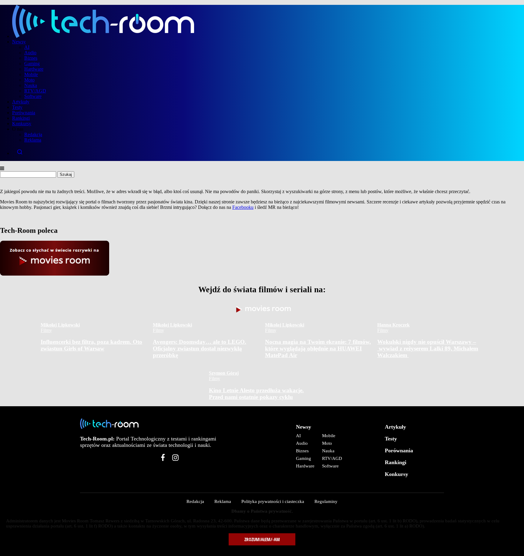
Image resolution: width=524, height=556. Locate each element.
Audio (30, 52)
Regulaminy (326, 501)
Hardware (33, 69)
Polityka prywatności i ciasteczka (272, 501)
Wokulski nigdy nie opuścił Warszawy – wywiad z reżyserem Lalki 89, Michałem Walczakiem (427, 348)
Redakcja (33, 134)
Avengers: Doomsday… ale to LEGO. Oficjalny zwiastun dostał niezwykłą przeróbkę (199, 348)
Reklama (32, 139)
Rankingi (21, 118)
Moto (29, 79)
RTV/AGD (35, 90)
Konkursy (21, 123)
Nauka (30, 85)
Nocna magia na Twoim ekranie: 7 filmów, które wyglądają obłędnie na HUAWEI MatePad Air (318, 348)
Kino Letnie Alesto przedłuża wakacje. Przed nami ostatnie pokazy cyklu (256, 393)
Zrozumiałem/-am (262, 539)
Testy (17, 107)
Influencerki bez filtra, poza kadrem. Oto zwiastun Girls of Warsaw (91, 345)
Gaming (32, 63)
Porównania (23, 112)
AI (26, 47)
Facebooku (243, 207)
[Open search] (268, 152)
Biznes (30, 58)
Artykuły (20, 101)
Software (33, 96)
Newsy (19, 41)
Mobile (31, 74)
